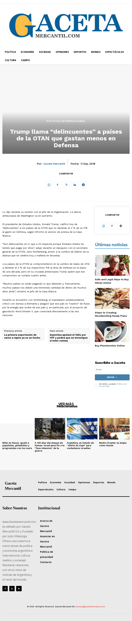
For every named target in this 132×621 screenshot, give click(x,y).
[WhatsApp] (48, 184)
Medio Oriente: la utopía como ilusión (112, 444)
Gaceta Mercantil (54, 163)
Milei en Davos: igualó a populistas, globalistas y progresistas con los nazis (17, 445)
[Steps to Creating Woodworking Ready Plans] (112, 298)
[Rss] (18, 588)
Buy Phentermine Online (110, 345)
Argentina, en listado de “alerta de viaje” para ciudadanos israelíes (80, 445)
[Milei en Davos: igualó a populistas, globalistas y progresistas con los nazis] (17, 428)
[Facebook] (57, 184)
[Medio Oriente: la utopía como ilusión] (114, 428)
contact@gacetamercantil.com (90, 607)
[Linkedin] (74, 184)
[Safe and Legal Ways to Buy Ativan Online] (112, 265)
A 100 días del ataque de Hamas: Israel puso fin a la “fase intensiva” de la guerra (49, 447)
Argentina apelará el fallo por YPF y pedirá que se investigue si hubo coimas (69, 337)
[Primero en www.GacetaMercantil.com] (66, 25)
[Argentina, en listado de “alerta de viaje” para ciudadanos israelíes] (82, 428)
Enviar (110, 377)
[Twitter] (66, 184)
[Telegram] (83, 184)
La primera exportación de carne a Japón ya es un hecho (22, 336)
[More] (120, 226)
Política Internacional (66, 121)
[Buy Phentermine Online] (112, 331)
